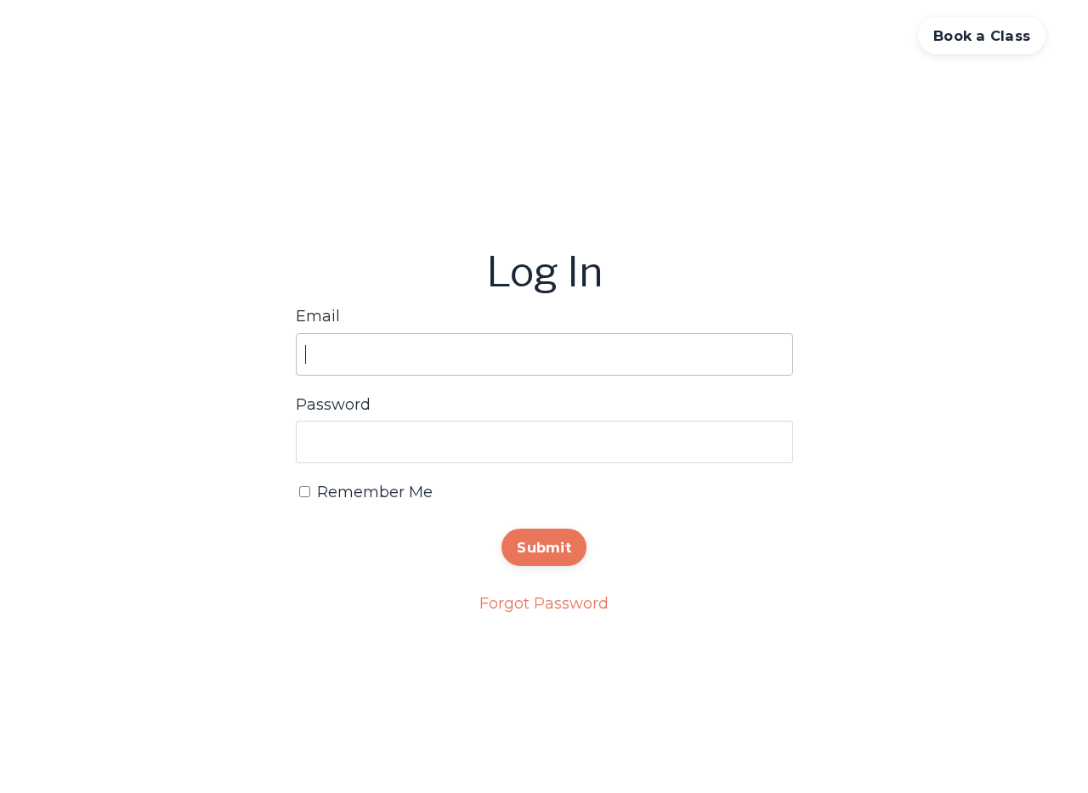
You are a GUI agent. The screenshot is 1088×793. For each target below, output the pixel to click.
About (773, 35)
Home (522, 35)
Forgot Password (544, 603)
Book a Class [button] (981, 35)
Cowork (592, 35)
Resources (852, 35)
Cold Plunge (685, 35)
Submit (544, 547)
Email (318, 316)
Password (333, 404)
